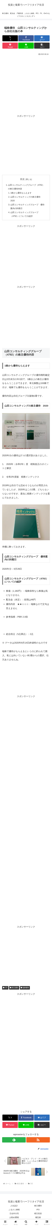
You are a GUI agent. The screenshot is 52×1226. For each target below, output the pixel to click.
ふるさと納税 (14, 1209)
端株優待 (26, 988)
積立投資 (38, 1213)
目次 (22, 179)
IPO (38, 1209)
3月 (6, 988)
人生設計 (14, 1206)
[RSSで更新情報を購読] (38, 1140)
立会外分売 (14, 1213)
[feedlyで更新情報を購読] (14, 1140)
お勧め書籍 (14, 1217)
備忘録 (38, 1217)
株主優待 (15, 988)
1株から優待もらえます (20, 193)
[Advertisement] (26, 83)
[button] (42, 46)
